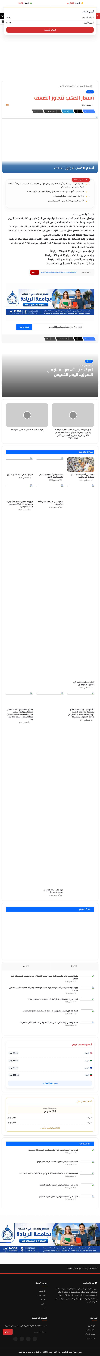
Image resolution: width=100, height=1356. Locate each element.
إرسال (7, 1332)
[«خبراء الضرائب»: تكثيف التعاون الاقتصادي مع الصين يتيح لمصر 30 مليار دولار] (87, 1177)
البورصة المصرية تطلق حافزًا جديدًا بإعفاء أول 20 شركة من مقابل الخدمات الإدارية (20, 504)
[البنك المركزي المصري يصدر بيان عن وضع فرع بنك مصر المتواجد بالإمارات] (87, 1014)
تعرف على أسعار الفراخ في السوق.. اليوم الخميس (70, 372)
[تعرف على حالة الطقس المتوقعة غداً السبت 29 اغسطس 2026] (87, 1003)
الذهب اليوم (90, 1338)
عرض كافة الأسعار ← (50, 1083)
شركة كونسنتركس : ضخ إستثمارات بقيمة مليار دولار (57, 1161)
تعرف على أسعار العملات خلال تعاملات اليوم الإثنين (82, 476)
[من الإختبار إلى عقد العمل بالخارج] (19, 464)
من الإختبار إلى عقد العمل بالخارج (20, 474)
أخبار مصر (41, 1295)
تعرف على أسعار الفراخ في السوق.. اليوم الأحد (53, 891)
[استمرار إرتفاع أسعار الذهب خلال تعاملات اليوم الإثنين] (50, 464)
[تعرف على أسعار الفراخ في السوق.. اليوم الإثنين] (80, 582)
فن (44, 1308)
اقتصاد (82, 86)
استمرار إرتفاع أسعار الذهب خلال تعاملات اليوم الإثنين (51, 476)
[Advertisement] (50, 61)
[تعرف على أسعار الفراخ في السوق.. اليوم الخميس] (87, 1200)
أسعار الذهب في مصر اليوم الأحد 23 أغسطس (50, 503)
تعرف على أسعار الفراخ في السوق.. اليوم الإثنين (83, 683)
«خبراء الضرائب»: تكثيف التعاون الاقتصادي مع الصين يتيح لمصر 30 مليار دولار (48, 1173)
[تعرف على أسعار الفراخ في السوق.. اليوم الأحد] (50, 789)
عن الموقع (91, 1325)
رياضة (43, 1304)
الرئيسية (89, 86)
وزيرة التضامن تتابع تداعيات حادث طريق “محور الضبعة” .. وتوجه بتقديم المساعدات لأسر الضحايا (44, 977)
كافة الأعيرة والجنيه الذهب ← (50, 1128)
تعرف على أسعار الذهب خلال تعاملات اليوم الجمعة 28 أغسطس (53, 1150)
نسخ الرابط (24, 327)
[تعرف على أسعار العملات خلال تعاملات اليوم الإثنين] (80, 464)
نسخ (33, 272)
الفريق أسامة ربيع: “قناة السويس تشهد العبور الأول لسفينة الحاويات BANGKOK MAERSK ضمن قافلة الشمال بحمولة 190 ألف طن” (20, 714)
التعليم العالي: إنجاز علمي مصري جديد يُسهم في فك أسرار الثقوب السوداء (49, 1022)
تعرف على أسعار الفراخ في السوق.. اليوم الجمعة (58, 1185)
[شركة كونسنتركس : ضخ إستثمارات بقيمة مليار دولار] (87, 1165)
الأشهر (26, 966)
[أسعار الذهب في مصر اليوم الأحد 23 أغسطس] (50, 491)
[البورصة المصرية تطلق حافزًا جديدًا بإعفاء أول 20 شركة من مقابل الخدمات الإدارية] (19, 491)
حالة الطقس (90, 1330)
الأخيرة (74, 966)
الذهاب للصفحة (50, 30)
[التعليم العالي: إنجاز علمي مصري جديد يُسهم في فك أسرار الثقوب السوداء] (87, 1026)
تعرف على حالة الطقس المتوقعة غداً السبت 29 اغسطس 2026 (53, 999)
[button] (96, 36)
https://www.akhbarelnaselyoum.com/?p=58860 (58, 272)
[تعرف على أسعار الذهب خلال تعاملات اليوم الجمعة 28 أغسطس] (87, 1153)
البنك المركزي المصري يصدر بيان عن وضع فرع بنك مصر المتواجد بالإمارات (50, 1011)
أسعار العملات (90, 1334)
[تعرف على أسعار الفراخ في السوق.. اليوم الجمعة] (87, 1188)
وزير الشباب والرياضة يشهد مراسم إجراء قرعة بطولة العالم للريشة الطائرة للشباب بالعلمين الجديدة (43, 989)
